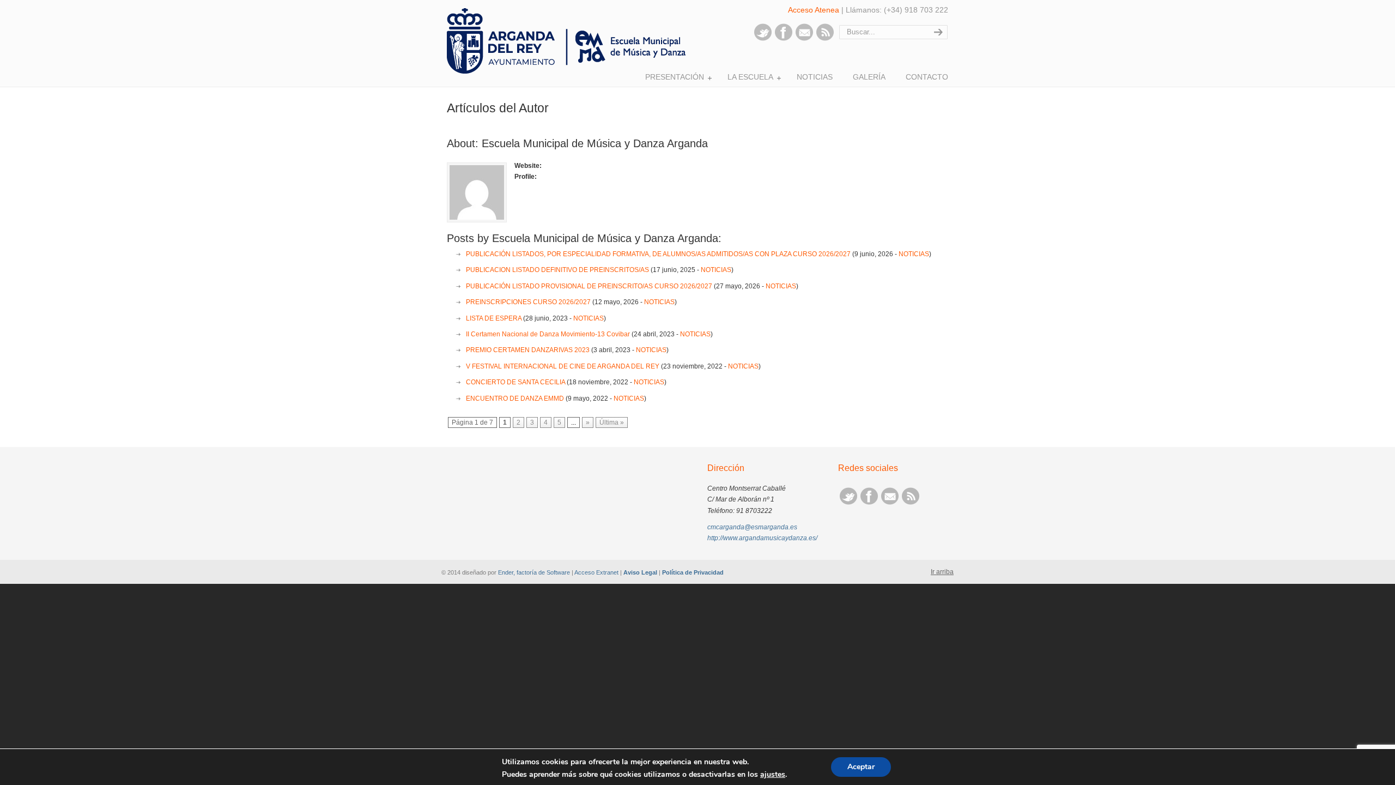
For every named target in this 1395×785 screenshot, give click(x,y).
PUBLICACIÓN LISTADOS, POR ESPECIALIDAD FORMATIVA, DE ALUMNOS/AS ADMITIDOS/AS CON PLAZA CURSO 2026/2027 (658, 254)
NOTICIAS (914, 254)
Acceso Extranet (596, 572)
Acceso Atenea (813, 9)
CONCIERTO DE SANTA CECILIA (515, 382)
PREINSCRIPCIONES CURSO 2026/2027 (528, 302)
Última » (611, 422)
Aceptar (861, 767)
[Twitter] (763, 39)
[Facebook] (783, 39)
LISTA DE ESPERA (493, 318)
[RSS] (825, 39)
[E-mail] (804, 39)
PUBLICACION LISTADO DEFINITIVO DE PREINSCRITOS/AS (557, 270)
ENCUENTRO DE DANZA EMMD (515, 398)
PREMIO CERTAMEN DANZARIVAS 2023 (528, 350)
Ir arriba (942, 572)
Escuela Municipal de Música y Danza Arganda (569, 41)
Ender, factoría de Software (534, 572)
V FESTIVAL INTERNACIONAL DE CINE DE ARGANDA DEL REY (562, 366)
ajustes (772, 775)
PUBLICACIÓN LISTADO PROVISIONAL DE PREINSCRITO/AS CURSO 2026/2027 (589, 286)
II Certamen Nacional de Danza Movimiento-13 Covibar (548, 334)
